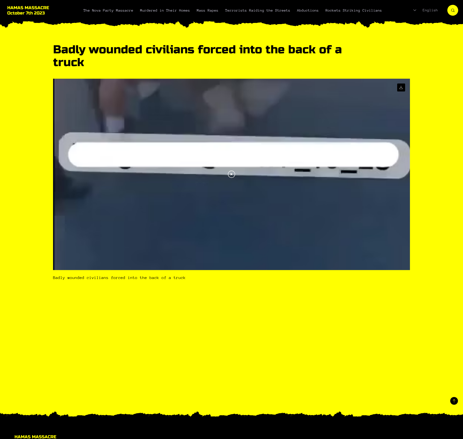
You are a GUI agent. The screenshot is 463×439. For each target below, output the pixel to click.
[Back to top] (454, 401)
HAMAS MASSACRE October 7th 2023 (28, 10)
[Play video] (231, 174)
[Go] (401, 87)
